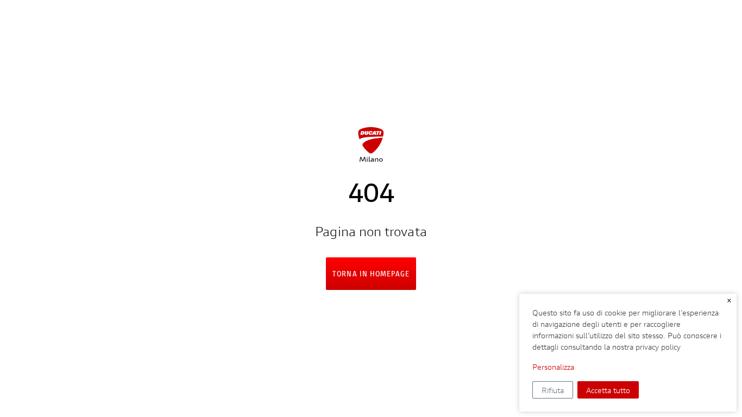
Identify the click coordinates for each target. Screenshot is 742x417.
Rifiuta (553, 390)
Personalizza (553, 367)
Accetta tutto (608, 390)
